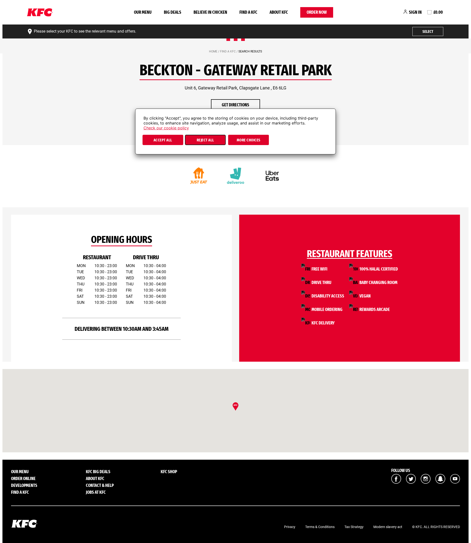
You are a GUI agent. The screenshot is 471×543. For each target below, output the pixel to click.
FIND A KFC (248, 12)
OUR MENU (143, 12)
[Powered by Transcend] (143, 152)
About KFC (279, 12)
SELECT (427, 31)
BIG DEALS (172, 12)
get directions (235, 105)
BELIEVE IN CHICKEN (210, 12)
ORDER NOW (317, 12)
